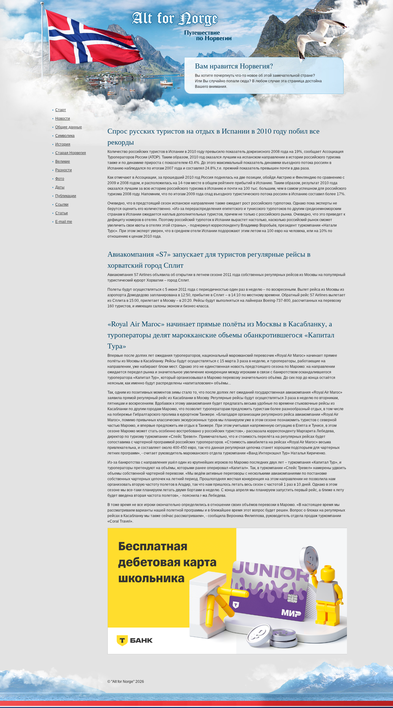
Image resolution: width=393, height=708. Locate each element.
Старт (60, 110)
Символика (65, 136)
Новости (62, 118)
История (62, 144)
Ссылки (61, 204)
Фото (59, 179)
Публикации (65, 196)
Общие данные (68, 127)
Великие (62, 161)
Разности (63, 170)
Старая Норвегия (70, 153)
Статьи (61, 213)
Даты (59, 187)
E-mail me (63, 222)
